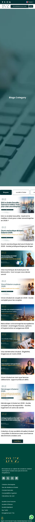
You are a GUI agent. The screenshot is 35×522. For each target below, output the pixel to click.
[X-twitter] (8, 478)
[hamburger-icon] (31, 6)
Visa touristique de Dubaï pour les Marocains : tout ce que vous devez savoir (15, 272)
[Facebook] (3, 478)
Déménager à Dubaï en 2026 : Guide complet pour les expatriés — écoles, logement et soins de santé (16, 405)
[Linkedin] (16, 478)
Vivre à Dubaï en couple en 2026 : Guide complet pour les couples (17, 299)
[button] (17, 441)
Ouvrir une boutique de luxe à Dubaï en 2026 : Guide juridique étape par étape (17, 245)
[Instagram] (12, 478)
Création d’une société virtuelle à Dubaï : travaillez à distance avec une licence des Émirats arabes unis (17, 433)
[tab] (6, 192)
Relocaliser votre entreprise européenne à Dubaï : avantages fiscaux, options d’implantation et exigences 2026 (17, 325)
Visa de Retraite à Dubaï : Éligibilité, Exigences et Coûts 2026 (15, 353)
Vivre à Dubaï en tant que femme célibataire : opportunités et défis (14, 378)
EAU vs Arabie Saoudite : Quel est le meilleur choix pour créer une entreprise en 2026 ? (17, 218)
